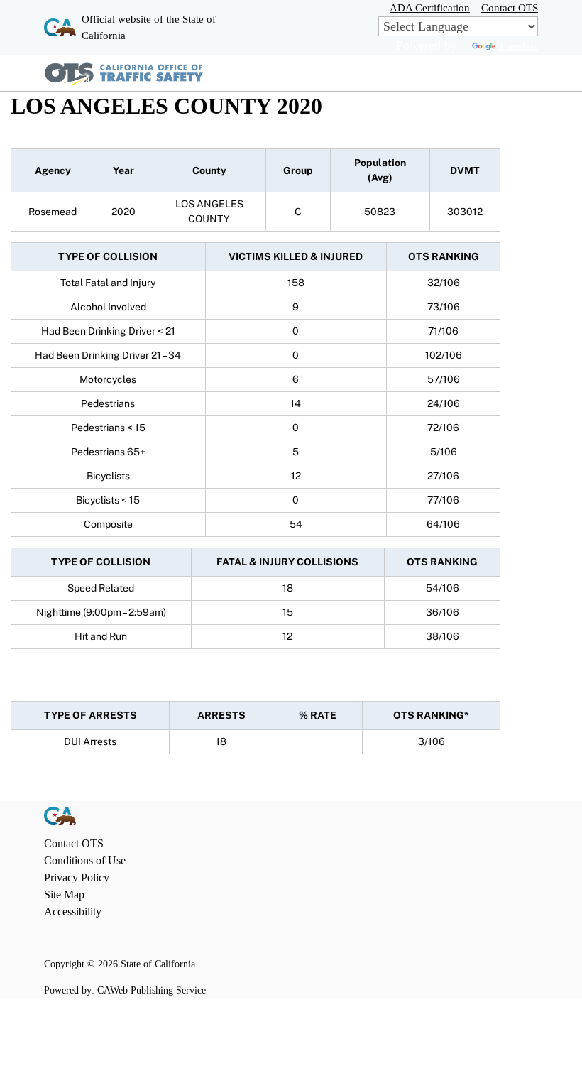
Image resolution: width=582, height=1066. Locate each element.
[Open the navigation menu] (525, 73)
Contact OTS (509, 7)
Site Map (64, 894)
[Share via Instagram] (73, 938)
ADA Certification (430, 7)
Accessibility (72, 911)
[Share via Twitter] (97, 938)
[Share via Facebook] (50, 938)
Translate (518, 46)
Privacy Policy (76, 877)
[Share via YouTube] (120, 938)
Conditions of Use (85, 860)
